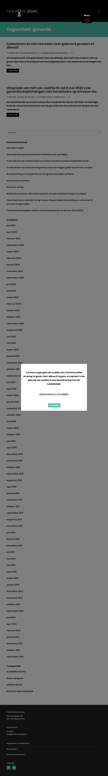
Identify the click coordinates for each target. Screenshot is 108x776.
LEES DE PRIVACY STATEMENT (54, 394)
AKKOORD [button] (54, 405)
